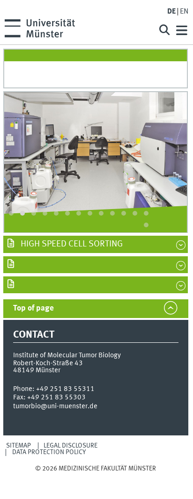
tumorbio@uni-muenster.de (55, 406)
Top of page (33, 308)
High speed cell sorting (71, 244)
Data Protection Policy (49, 452)
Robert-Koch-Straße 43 (48, 363)
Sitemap (18, 445)
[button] (11, 213)
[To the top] (95, 477)
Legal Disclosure (70, 445)
